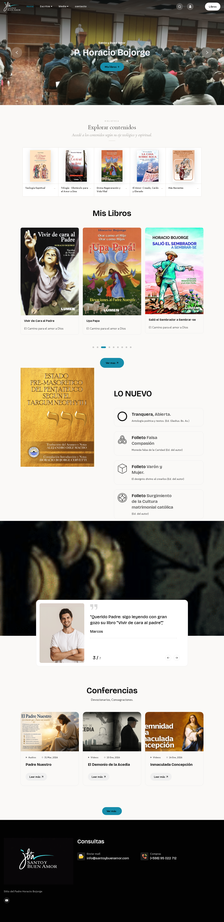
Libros (212, 6)
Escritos (45, 6)
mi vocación (110, 66)
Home (30, 6)
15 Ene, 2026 (113, 757)
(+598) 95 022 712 (163, 858)
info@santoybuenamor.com (108, 858)
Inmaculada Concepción (171, 764)
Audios (32, 757)
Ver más (111, 811)
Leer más (34, 776)
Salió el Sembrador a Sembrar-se (109, 320)
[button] (16, 52)
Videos (94, 757)
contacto (81, 6)
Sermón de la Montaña (165, 315)
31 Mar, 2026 (51, 757)
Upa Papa (30, 321)
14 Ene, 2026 (175, 757)
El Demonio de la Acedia (109, 764)
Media (62, 6)
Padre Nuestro (38, 764)
